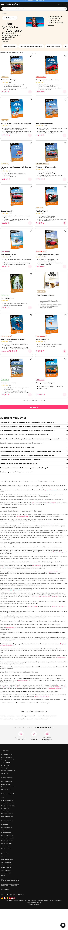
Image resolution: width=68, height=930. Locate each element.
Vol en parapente (42, 339)
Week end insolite (6, 862)
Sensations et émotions (44, 123)
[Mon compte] (59, 4)
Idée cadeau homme (7, 827)
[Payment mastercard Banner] (17, 886)
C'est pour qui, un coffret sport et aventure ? (16, 472)
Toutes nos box (11, 18)
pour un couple (28, 606)
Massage (3, 875)
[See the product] (30, 92)
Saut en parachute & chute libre (31, 46)
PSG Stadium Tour (61, 687)
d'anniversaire (32, 565)
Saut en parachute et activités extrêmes (16, 123)
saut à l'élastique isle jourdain (26, 716)
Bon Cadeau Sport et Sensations (13, 339)
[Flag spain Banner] (2, 898)
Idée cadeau (4, 824)
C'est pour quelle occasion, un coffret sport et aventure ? (20, 459)
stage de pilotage (23, 516)
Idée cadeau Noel (6, 832)
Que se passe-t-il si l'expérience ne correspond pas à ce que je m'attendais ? (27, 455)
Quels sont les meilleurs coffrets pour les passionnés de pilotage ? (24, 468)
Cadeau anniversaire (7, 840)
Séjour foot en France (42, 696)
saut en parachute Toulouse (23, 719)
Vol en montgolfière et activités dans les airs (16, 168)
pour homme (32, 503)
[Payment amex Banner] (13, 886)
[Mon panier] (66, 4)
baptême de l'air (53, 572)
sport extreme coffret (41, 719)
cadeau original (51, 503)
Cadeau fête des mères (7, 838)
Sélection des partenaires (8, 770)
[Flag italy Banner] (5, 898)
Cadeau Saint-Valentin (7, 843)
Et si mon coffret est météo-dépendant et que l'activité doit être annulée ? (27, 430)
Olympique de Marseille (10, 687)
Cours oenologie (5, 873)
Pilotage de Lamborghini (45, 383)
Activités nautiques (8, 255)
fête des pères (6, 567)
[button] (62, 925)
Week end (4, 857)
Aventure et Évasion (8, 383)
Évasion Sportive (7, 211)
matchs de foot (23, 680)
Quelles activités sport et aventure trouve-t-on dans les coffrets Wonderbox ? (28, 422)
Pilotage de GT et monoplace (46, 167)
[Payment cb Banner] (9, 886)
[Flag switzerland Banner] (10, 898)
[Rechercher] (65, 9)
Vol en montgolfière (53, 46)
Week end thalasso (6, 865)
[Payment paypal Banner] (4, 886)
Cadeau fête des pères (7, 835)
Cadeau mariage (5, 848)
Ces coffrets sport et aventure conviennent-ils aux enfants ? (21, 443)
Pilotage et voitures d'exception (48, 80)
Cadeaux (4, 13)
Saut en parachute (6, 867)
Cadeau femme (5, 830)
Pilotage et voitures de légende (47, 255)
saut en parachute (14, 590)
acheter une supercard (7, 716)
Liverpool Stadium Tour (54, 688)
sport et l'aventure (51, 490)
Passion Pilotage (42, 211)
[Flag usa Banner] (14, 898)
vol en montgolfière (58, 606)
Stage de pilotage (9, 46)
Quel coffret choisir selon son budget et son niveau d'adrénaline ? (24, 435)
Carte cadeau (5, 846)
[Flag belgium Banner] (7, 898)
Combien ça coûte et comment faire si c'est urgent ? (19, 464)
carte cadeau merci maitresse (47, 716)
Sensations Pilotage (8, 80)
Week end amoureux (7, 859)
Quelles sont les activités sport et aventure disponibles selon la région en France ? (30, 426)
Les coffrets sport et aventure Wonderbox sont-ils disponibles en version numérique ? (31, 451)
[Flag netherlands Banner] (12, 898)
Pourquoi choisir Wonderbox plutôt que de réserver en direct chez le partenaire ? (29, 439)
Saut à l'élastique (7, 298)
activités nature (11, 627)
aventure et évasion (6, 719)
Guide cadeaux (5, 811)
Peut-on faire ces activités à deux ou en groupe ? (17, 447)
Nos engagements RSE (7, 760)
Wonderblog (4, 773)
